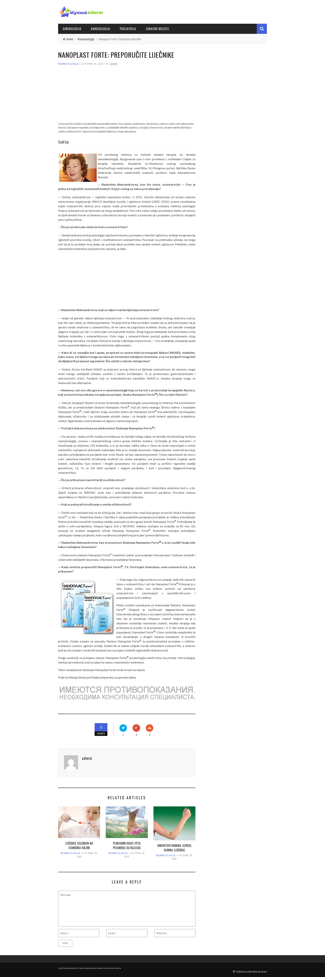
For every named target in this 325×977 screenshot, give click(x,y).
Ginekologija (72, 29)
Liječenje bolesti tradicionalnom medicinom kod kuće (89, 968)
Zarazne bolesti (157, 29)
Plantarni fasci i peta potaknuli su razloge (127, 845)
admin (113, 63)
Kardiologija (100, 29)
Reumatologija (68, 63)
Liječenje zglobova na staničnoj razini (79, 845)
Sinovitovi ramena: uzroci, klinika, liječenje (174, 847)
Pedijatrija (128, 29)
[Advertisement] (126, 95)
